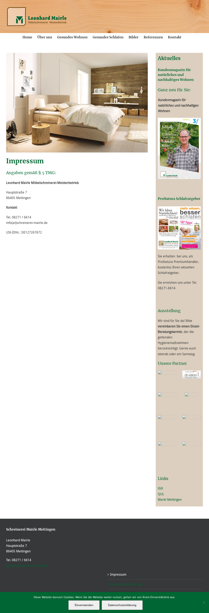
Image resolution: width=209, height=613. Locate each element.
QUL (161, 494)
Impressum (118, 574)
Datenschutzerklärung (126, 584)
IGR (160, 488)
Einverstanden (84, 605)
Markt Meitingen (170, 499)
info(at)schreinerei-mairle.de (27, 565)
